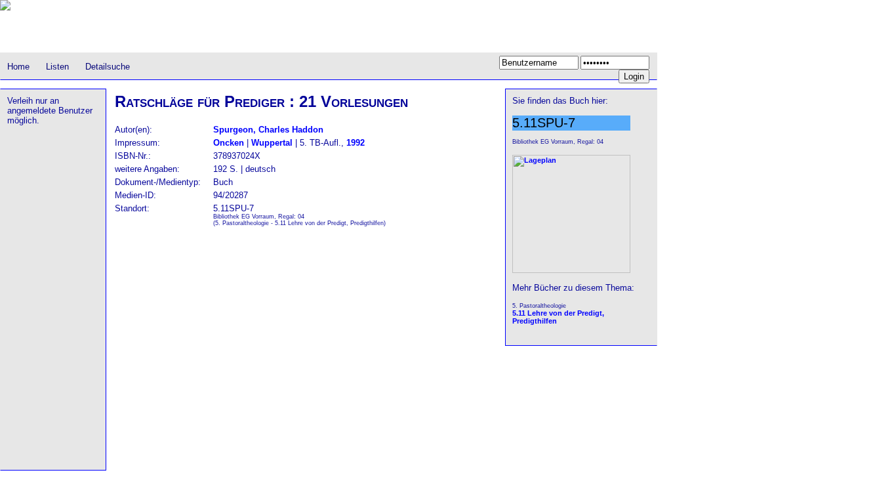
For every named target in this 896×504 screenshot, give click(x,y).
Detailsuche (107, 67)
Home (18, 67)
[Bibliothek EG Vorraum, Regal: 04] (571, 270)
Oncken (228, 143)
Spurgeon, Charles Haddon (268, 130)
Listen (57, 67)
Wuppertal (272, 143)
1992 (355, 143)
